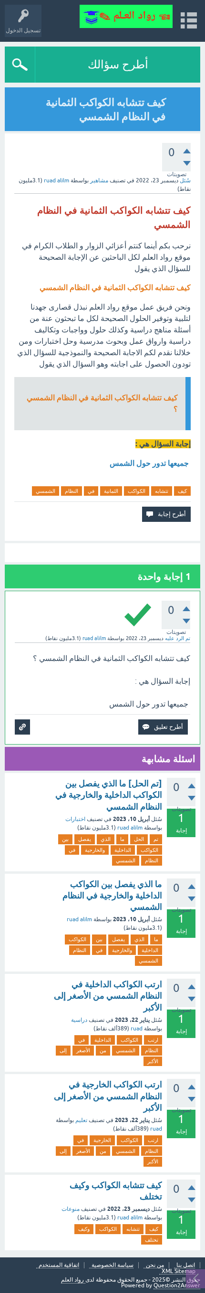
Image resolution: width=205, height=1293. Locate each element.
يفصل (84, 839)
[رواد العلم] (126, 16)
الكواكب (136, 491)
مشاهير (99, 180)
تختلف (151, 1240)
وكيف (84, 1229)
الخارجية (102, 1140)
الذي (106, 839)
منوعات (71, 1209)
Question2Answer (177, 1285)
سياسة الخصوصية (112, 1265)
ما (122, 839)
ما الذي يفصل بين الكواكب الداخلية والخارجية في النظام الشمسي (112, 895)
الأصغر (83, 1050)
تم (156, 839)
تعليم (81, 1120)
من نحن (155, 1265)
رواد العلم (73, 1279)
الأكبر (152, 1061)
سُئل (185, 180)
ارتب (153, 1040)
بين (65, 839)
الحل (139, 839)
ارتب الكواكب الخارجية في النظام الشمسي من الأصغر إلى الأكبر (108, 1096)
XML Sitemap (178, 1271)
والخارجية (95, 850)
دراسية (79, 1020)
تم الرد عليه (177, 638)
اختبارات (75, 819)
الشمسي (45, 491)
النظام (71, 491)
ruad (137, 1028)
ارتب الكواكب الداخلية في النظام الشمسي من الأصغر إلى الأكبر (108, 995)
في (91, 491)
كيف (182, 491)
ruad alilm (130, 827)
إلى (63, 1050)
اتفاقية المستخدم (59, 1265)
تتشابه (161, 491)
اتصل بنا (185, 1265)
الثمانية (111, 491)
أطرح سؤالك (118, 64)
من (103, 1050)
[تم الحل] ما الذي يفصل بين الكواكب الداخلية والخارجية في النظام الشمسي (108, 795)
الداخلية (122, 850)
